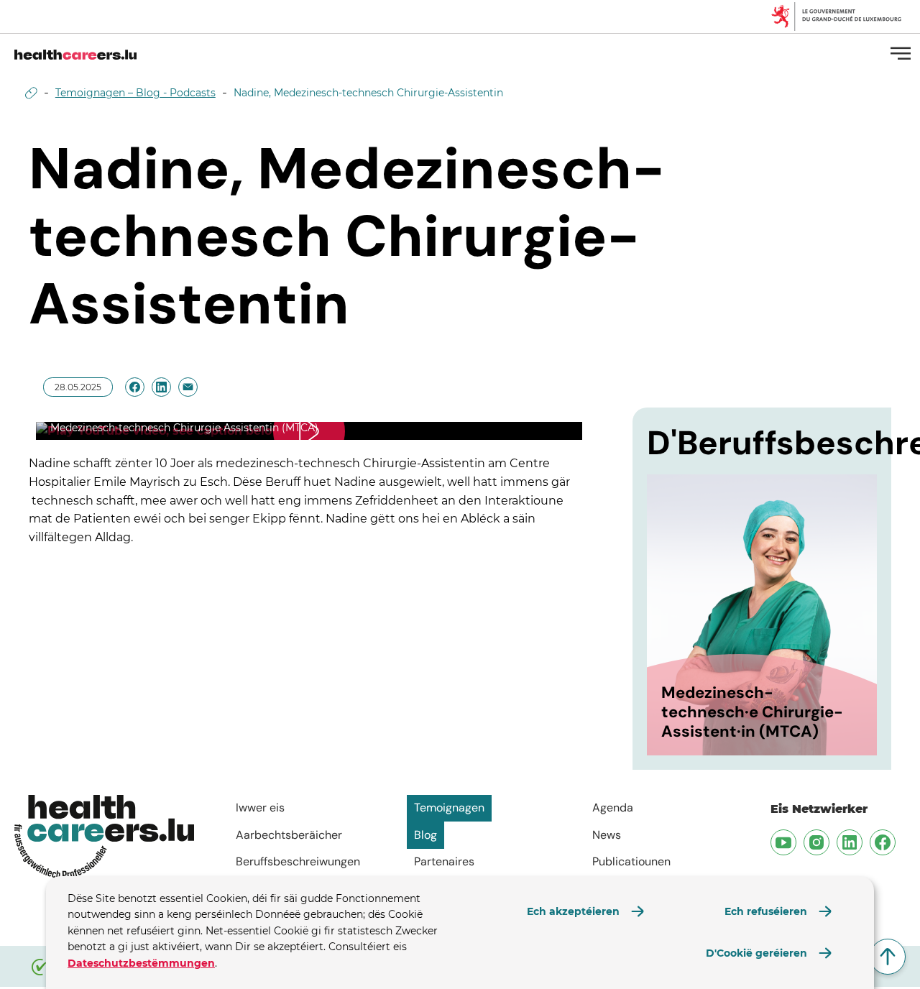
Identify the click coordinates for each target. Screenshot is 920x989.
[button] (309, 431)
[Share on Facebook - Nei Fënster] (135, 387)
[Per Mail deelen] (188, 387)
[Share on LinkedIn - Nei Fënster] (161, 387)
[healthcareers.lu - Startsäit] (75, 53)
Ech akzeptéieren (573, 911)
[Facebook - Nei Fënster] (880, 840)
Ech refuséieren (765, 911)
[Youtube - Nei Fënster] (781, 840)
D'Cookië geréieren (756, 953)
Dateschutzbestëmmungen (141, 963)
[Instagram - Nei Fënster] (814, 840)
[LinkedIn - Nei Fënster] (847, 840)
